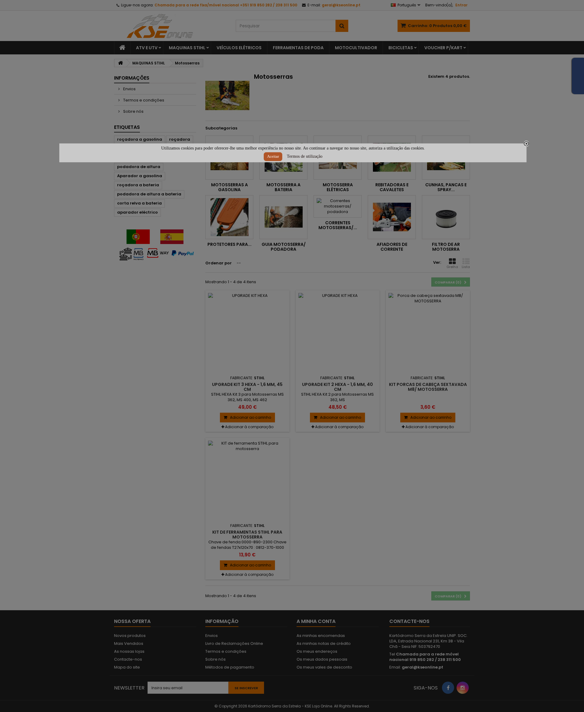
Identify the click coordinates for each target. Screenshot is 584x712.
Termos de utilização (304, 156)
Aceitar (273, 156)
